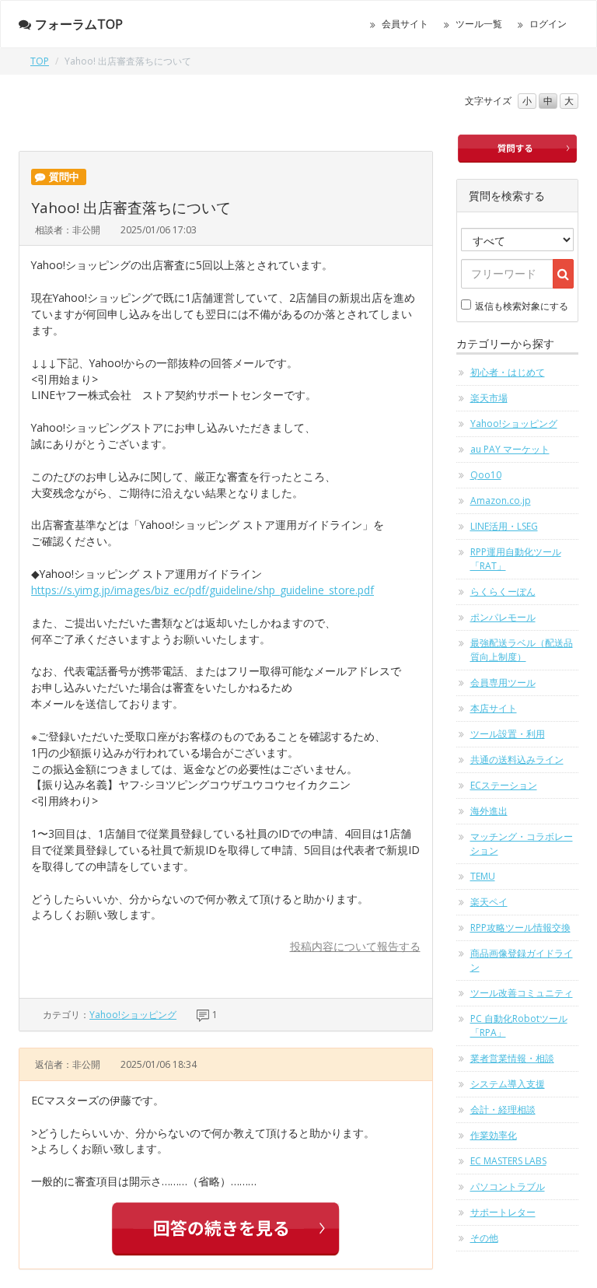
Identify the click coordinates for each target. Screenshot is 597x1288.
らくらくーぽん (503, 591)
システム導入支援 (507, 1083)
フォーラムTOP (79, 24)
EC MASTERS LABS (508, 1160)
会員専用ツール (503, 682)
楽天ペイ (489, 901)
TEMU (482, 876)
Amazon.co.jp (500, 500)
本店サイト (493, 708)
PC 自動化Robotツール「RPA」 (518, 1025)
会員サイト (405, 23)
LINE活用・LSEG (504, 526)
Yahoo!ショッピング (132, 1014)
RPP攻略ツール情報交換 (520, 927)
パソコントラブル (507, 1186)
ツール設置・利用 (507, 733)
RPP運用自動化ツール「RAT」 (515, 558)
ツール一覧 (479, 23)
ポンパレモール (503, 617)
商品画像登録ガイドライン (521, 960)
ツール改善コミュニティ (521, 992)
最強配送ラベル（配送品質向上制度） (521, 649)
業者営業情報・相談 (512, 1058)
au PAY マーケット (510, 449)
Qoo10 (485, 474)
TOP (39, 61)
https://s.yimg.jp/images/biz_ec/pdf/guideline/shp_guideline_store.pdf (202, 590)
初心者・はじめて (507, 372)
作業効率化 (493, 1135)
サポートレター (503, 1212)
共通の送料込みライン (517, 759)
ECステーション (503, 785)
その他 (484, 1237)
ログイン (548, 23)
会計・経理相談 (503, 1109)
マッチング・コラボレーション (521, 843)
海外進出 (489, 810)
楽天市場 (489, 397)
